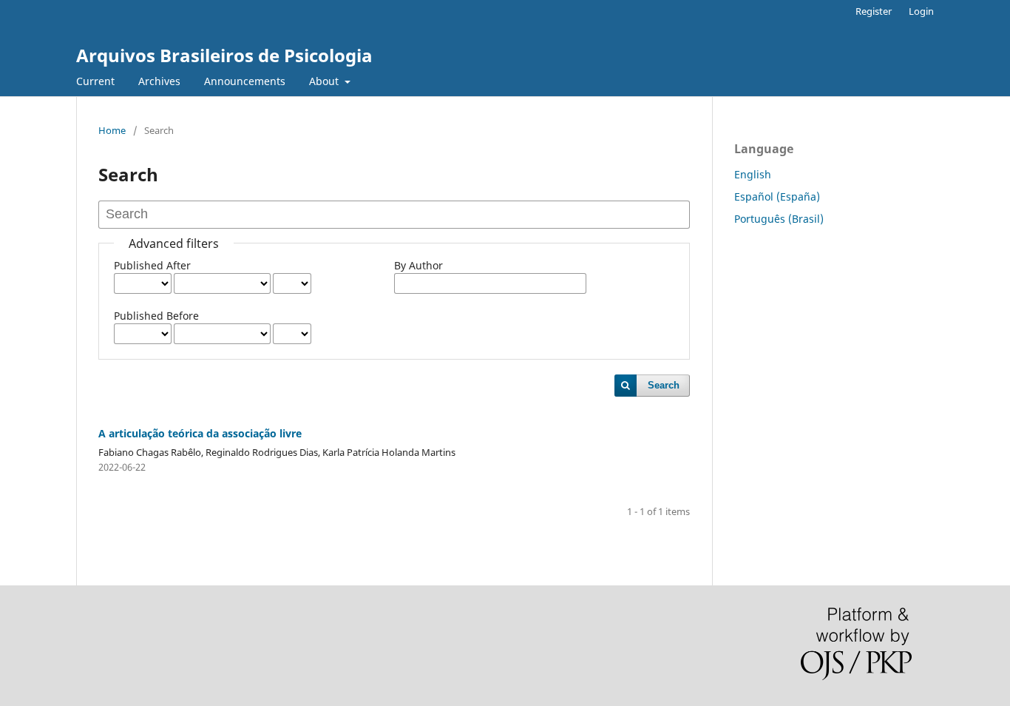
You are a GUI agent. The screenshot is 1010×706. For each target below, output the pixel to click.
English (752, 174)
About (325, 81)
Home (112, 130)
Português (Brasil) (779, 219)
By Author (418, 265)
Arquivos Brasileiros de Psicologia (224, 55)
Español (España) (777, 196)
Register (873, 11)
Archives (159, 81)
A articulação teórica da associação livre (200, 433)
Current (95, 81)
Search (663, 385)
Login (921, 11)
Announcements (244, 81)
